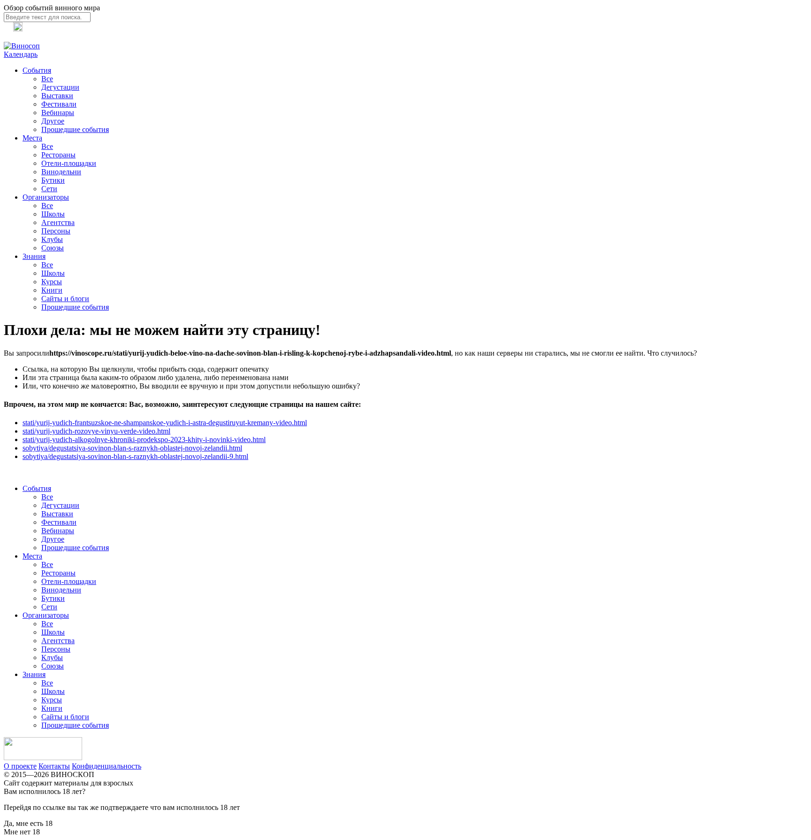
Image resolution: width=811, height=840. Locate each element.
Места (32, 138)
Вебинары (57, 113)
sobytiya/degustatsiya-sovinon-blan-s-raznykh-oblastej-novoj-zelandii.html (132, 448)
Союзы (52, 248)
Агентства (58, 222)
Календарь (21, 54)
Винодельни (61, 172)
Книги (51, 290)
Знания (34, 256)
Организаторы (46, 197)
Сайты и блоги (65, 299)
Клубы (52, 239)
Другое (52, 121)
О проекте (20, 766)
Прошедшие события (75, 129)
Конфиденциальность (106, 766)
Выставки (57, 96)
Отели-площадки (68, 163)
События (37, 70)
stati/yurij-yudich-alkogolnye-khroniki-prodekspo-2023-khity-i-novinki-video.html (144, 439)
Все (47, 79)
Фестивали (59, 104)
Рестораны (58, 155)
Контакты (54, 766)
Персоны (55, 231)
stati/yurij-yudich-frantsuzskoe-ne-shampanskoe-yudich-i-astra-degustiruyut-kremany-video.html (165, 423)
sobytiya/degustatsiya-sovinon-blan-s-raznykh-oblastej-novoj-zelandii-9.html (135, 456)
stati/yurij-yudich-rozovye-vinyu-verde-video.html (96, 431)
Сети (49, 189)
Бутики (53, 180)
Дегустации (60, 87)
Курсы (51, 282)
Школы (53, 214)
